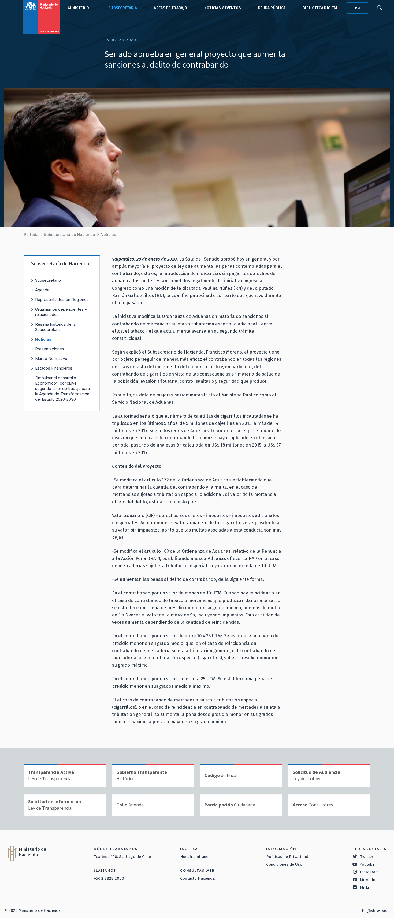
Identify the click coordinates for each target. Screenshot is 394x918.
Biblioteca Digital (320, 8)
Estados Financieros (53, 368)
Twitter (366, 856)
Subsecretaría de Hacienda (121, 8)
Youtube (367, 864)
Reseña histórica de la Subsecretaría (55, 327)
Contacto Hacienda (197, 878)
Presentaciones (49, 348)
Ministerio (78, 8)
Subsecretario (48, 280)
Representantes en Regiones (62, 299)
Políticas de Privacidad (287, 856)
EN (357, 8)
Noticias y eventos (222, 8)
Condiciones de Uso (284, 864)
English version (376, 910)
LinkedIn (367, 879)
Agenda (42, 289)
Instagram (369, 871)
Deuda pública (272, 8)
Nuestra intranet (195, 856)
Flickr (365, 887)
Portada (31, 234)
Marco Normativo (51, 358)
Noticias (108, 234)
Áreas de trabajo (170, 8)
